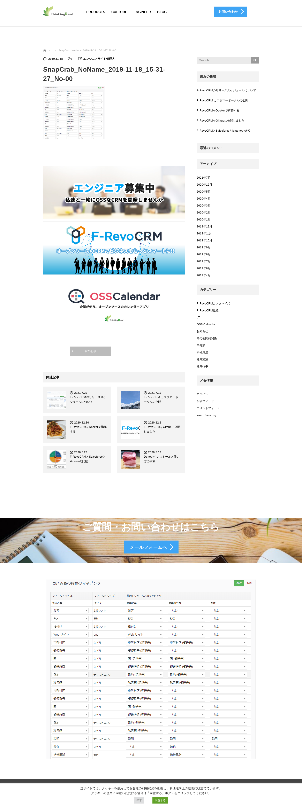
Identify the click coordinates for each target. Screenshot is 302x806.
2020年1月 (204, 219)
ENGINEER (142, 12)
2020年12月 (204, 184)
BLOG (162, 12)
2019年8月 (204, 254)
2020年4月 (204, 198)
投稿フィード (205, 401)
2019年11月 (204, 233)
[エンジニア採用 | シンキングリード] (58, 11)
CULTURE (119, 12)
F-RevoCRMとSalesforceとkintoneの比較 (223, 130)
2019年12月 (204, 226)
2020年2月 (204, 212)
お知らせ (202, 331)
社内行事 (202, 366)
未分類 (201, 345)
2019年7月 (204, 261)
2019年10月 (204, 240)
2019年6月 (204, 268)
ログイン (202, 394)
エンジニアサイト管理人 (99, 58)
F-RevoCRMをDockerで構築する (218, 110)
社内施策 (202, 359)
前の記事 (90, 351)
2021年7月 (204, 177)
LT (198, 317)
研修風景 (202, 352)
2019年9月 (204, 247)
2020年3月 (204, 205)
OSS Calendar (206, 324)
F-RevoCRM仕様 (208, 310)
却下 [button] (139, 800)
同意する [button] (160, 800)
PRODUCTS (95, 12)
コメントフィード (208, 408)
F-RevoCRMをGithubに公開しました (220, 120)
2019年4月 (204, 275)
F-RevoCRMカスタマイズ (213, 303)
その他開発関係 (207, 338)
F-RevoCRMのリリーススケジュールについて (226, 90)
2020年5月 (204, 191)
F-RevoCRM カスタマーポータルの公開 (222, 100)
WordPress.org (206, 415)
